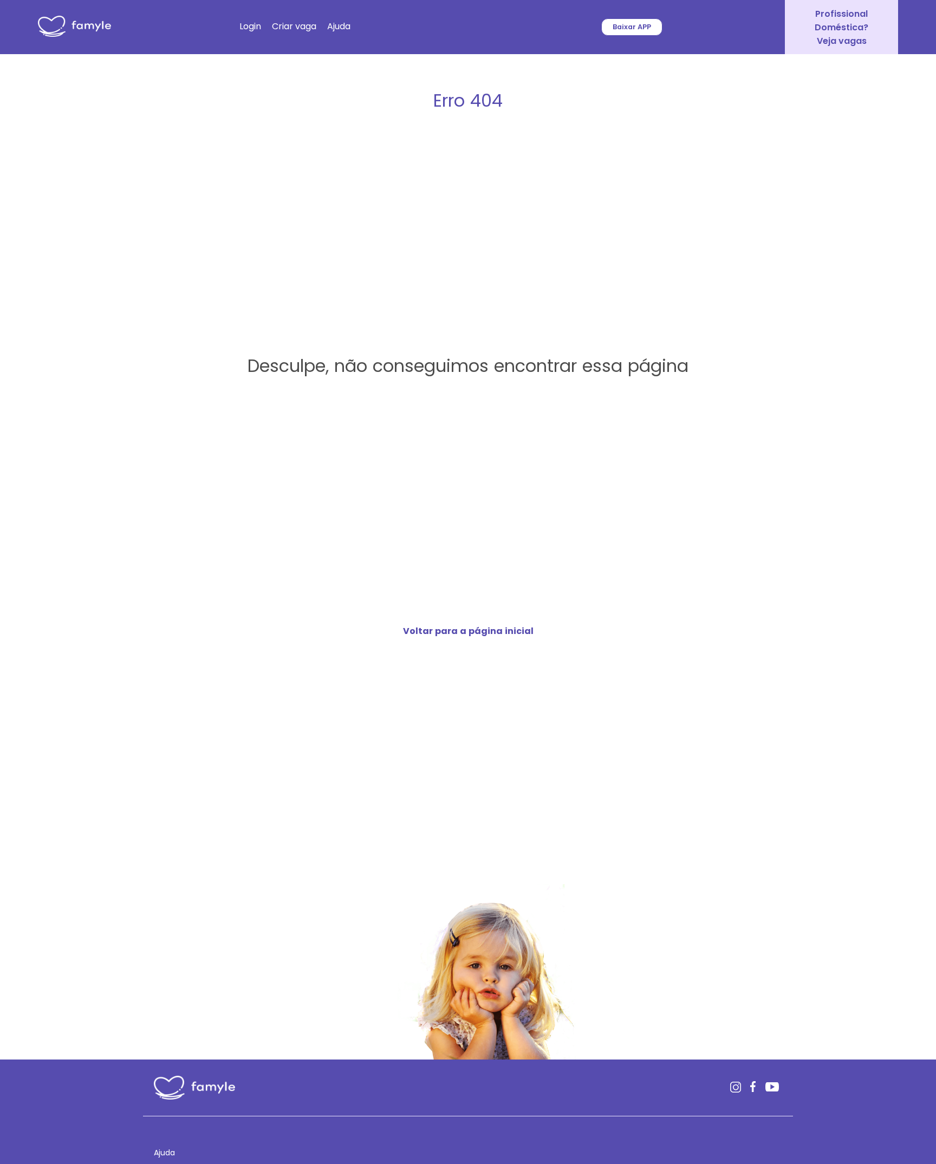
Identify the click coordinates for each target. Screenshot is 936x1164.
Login (250, 26)
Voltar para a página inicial (468, 631)
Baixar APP (632, 26)
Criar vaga (294, 26)
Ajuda (338, 26)
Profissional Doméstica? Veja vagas (841, 27)
